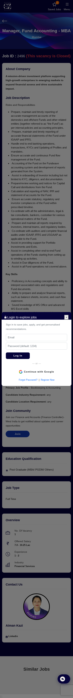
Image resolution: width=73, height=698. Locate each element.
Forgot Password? (28, 380)
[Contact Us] (64, 679)
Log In (17, 355)
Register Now (47, 380)
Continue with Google (39, 371)
